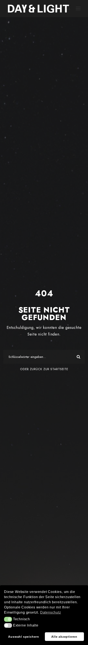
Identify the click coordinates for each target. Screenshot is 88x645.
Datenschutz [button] (50, 612)
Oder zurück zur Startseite (44, 369)
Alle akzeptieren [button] (64, 636)
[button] (8, 619)
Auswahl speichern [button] (23, 636)
